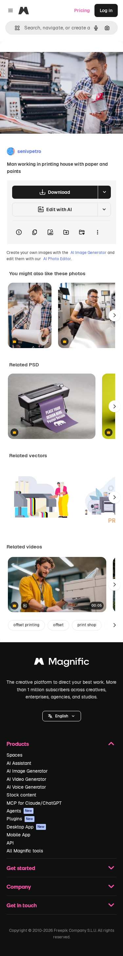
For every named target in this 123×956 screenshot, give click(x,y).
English (61, 716)
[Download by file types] (104, 192)
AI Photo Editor (57, 258)
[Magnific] (61, 663)
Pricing (82, 10)
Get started (21, 867)
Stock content (21, 795)
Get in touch (22, 905)
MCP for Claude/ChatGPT (34, 803)
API (10, 843)
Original (42, 56)
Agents (19, 811)
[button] (61, 716)
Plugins (20, 819)
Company (19, 886)
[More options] (97, 232)
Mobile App (18, 835)
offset (58, 625)
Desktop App (26, 827)
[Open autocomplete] (15, 27)
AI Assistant (19, 763)
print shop (86, 625)
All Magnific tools (25, 851)
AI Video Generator (26, 779)
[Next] (114, 315)
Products (18, 743)
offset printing (26, 625)
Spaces (14, 755)
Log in (106, 10)
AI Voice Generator (26, 787)
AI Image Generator (89, 252)
